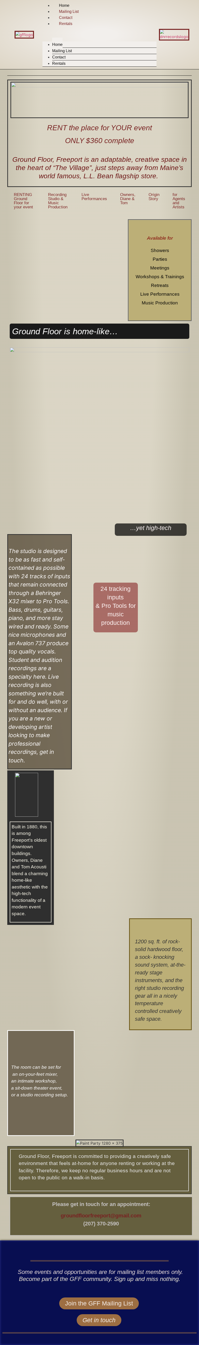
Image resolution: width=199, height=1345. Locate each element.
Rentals (65, 24)
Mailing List (69, 11)
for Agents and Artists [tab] (179, 200)
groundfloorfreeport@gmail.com (101, 1216)
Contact (65, 18)
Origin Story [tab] (154, 196)
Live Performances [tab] (94, 196)
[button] (99, 30)
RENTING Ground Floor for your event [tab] (23, 200)
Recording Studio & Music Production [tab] (57, 200)
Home (64, 5)
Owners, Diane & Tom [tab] (127, 198)
